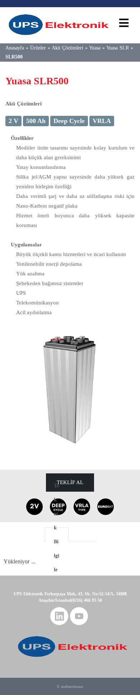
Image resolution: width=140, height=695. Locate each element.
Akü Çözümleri (67, 48)
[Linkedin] (59, 616)
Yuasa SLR (117, 48)
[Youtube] (79, 616)
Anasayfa (14, 48)
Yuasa (95, 48)
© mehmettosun (70, 686)
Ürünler (38, 48)
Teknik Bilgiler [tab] (56, 535)
